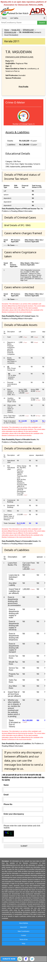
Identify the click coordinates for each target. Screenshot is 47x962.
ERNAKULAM (28, 30)
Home (4, 18)
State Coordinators (23, 931)
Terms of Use (24, 939)
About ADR (23, 927)
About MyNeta (23, 923)
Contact (23, 935)
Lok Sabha (14, 18)
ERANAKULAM (10, 32)
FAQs (23, 943)
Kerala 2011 (16, 30)
